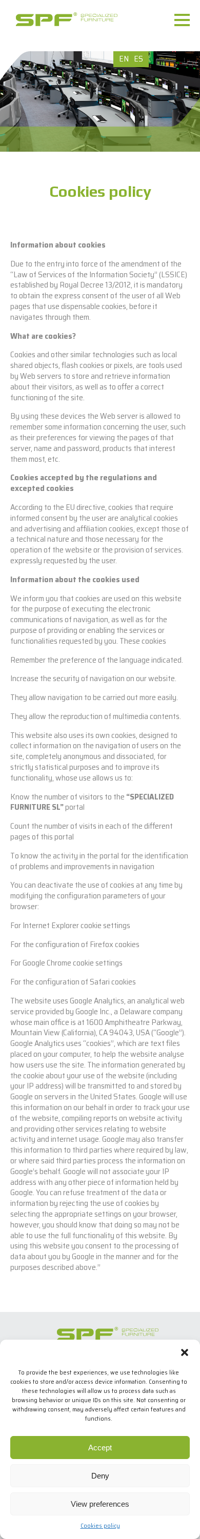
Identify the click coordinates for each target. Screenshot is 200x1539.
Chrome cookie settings (85, 962)
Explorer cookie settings (90, 925)
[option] (100, 101)
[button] (184, 1352)
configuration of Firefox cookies (87, 944)
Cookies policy (100, 1525)
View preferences (100, 1504)
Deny (100, 1475)
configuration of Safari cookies (85, 981)
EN (124, 58)
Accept (100, 1447)
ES (138, 58)
